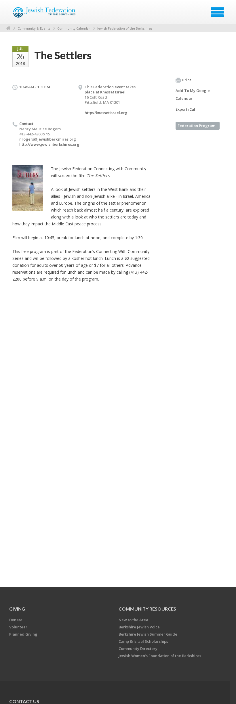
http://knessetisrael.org (106, 112)
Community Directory (138, 648)
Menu (217, 12)
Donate (15, 619)
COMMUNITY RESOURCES (147, 608)
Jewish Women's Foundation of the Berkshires (160, 655)
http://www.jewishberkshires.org (49, 144)
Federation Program (196, 125)
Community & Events (34, 28)
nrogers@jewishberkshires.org (47, 139)
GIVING (17, 608)
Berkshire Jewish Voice (139, 627)
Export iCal (185, 109)
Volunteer (18, 627)
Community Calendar (73, 28)
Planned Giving (23, 634)
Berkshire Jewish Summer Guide (148, 634)
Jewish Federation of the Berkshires (124, 28)
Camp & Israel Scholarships (143, 641)
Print (186, 80)
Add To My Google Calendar (193, 94)
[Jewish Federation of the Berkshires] (44, 14)
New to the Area (133, 619)
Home (8, 28)
